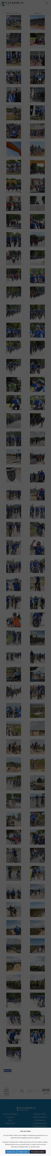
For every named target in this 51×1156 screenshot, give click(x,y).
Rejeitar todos (23, 1152)
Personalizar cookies (37, 1152)
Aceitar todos (11, 1152)
